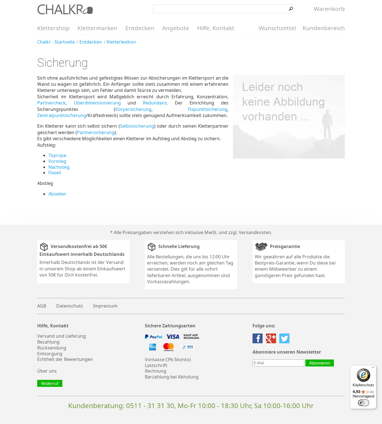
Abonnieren (319, 363)
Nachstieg (59, 167)
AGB (41, 306)
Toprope (57, 155)
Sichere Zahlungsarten (170, 326)
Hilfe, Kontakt (215, 28)
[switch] (363, 402)
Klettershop (53, 28)
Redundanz (155, 103)
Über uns (47, 371)
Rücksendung (51, 348)
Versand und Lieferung (61, 336)
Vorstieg (57, 161)
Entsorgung (49, 354)
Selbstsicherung (137, 126)
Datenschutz (69, 306)
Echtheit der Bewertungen (65, 359)
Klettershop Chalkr (65, 9)
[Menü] (373, 368)
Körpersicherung (133, 109)
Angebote (175, 28)
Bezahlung (48, 342)
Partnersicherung (95, 132)
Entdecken (139, 28)
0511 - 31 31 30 (150, 405)
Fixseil (54, 173)
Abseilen (57, 194)
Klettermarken (97, 28)
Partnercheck (51, 103)
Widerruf (49, 383)
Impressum (105, 306)
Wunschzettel (277, 28)
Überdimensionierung (97, 103)
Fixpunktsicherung (207, 109)
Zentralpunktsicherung (61, 115)
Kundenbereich (324, 28)
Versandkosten (255, 232)
